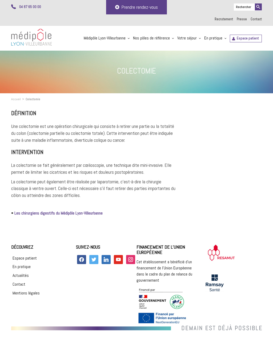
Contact (256, 19)
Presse (242, 19)
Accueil (16, 99)
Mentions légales (26, 293)
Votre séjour (187, 38)
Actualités (21, 275)
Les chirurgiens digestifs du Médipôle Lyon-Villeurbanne (58, 213)
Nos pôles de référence (151, 38)
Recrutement (224, 19)
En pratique (213, 38)
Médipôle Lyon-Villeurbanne (105, 38)
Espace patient (248, 38)
